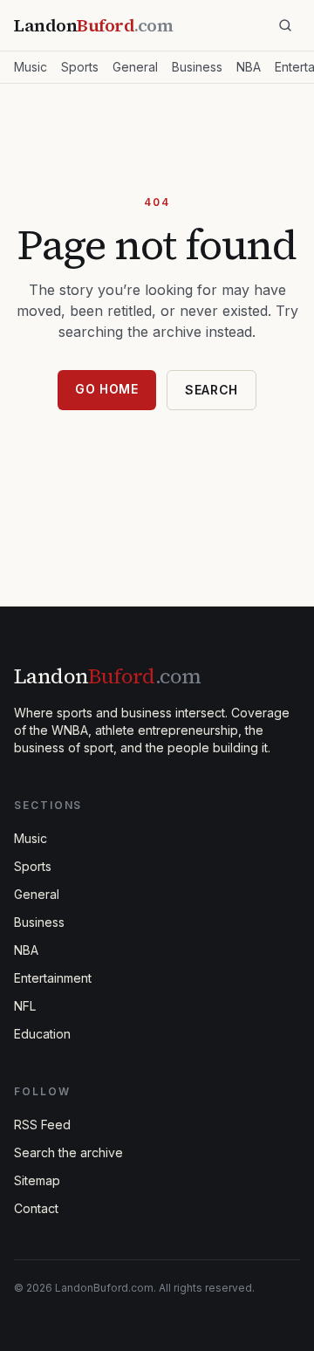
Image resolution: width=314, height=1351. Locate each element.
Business (197, 66)
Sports (80, 66)
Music (30, 66)
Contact (36, 1208)
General (135, 66)
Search (211, 389)
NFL (25, 1005)
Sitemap (37, 1180)
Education (42, 1033)
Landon (107, 676)
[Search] (285, 25)
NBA (248, 66)
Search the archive (68, 1152)
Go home (107, 388)
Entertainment (53, 977)
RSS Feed (42, 1124)
